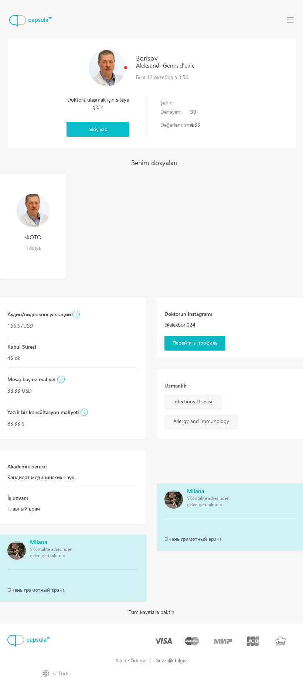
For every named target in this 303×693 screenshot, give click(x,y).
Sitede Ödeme (131, 660)
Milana (38, 542)
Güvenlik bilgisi (171, 660)
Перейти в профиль (195, 342)
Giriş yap (98, 129)
